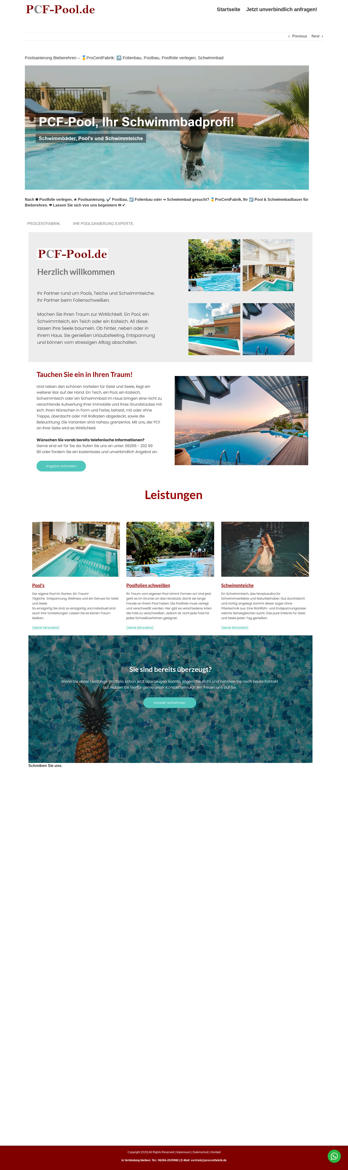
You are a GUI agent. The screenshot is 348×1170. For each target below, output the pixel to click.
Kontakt (216, 1152)
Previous (299, 36)
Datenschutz (201, 1152)
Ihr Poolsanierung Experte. (104, 224)
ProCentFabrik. (45, 224)
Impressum (183, 1152)
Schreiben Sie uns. (45, 766)
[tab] (45, 224)
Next (315, 36)
